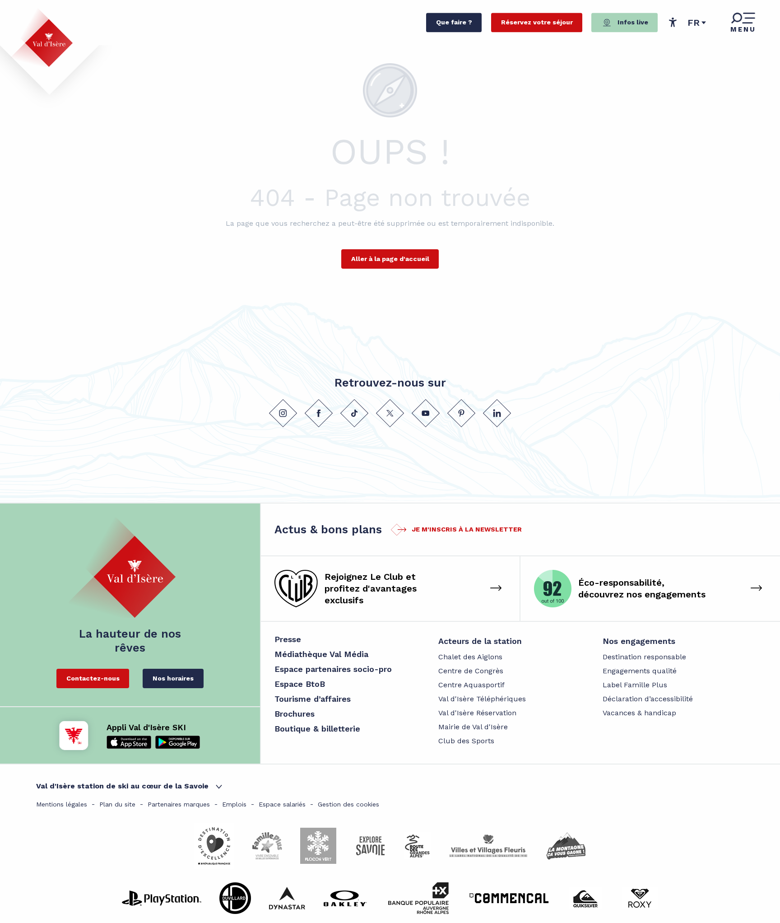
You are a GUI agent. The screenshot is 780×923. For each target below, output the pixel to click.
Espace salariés (282, 804)
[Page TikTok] (354, 413)
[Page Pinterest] (461, 413)
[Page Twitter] (390, 413)
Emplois (234, 804)
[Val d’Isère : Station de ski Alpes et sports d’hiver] (41, 37)
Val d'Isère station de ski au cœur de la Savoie (122, 786)
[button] (696, 22)
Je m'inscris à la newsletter (467, 529)
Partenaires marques (179, 804)
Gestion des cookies (348, 804)
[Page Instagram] (283, 413)
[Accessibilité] (672, 22)
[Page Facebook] (319, 413)
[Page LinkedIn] (497, 413)
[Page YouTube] (426, 413)
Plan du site (117, 804)
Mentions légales (61, 804)
